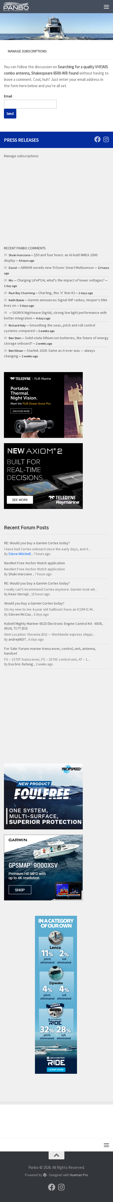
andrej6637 (17, 639)
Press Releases (21, 140)
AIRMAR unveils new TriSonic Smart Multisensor (57, 267)
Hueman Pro (79, 1175)
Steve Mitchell (19, 553)
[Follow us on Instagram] (106, 139)
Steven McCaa (19, 614)
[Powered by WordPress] (44, 1175)
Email (8, 96)
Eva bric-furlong (20, 664)
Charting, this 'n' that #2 (56, 292)
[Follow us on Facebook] (97, 139)
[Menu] (106, 6)
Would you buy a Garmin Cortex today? (34, 603)
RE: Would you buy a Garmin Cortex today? (37, 543)
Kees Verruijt (18, 594)
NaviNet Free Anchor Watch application (34, 563)
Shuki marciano (20, 574)
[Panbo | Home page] (20, 6)
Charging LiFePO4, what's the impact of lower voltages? (61, 280)
